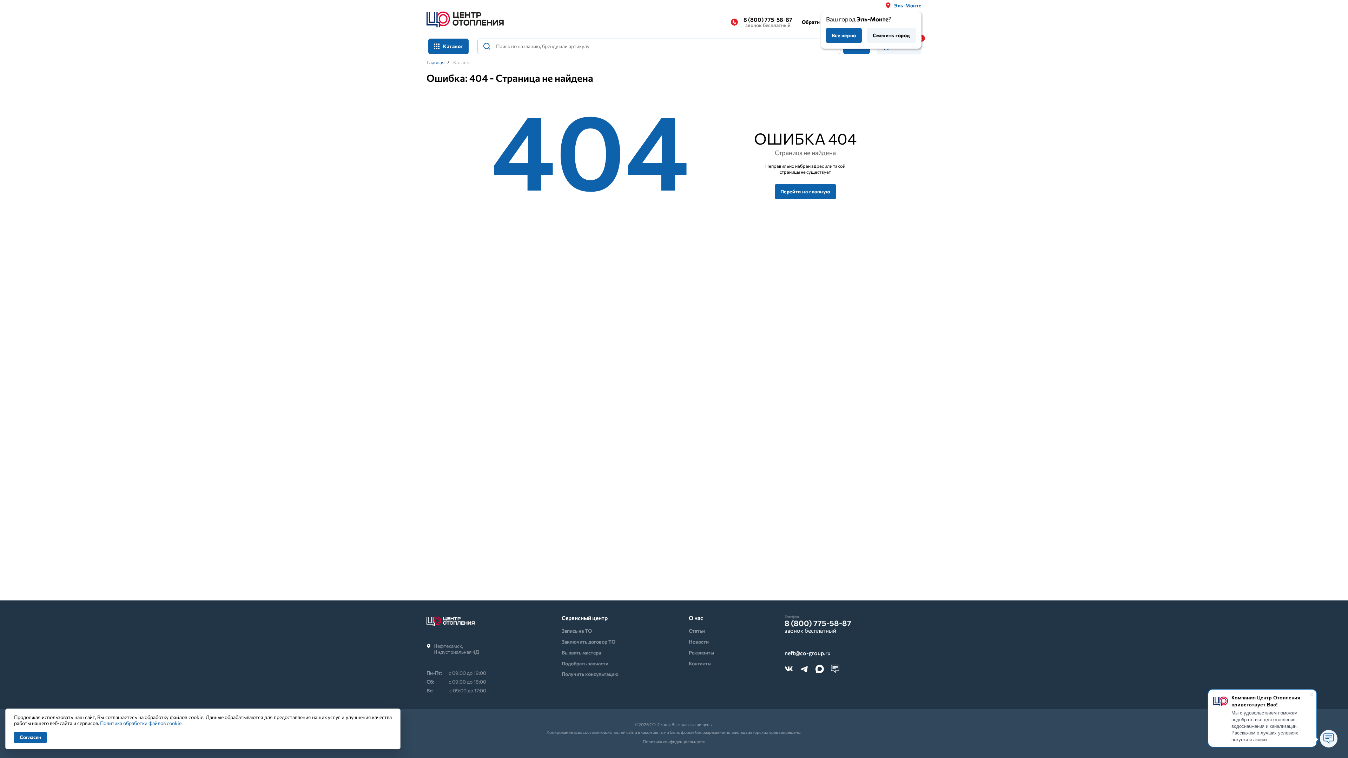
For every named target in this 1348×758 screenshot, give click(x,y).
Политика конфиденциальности (674, 741)
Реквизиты (701, 653)
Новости (699, 642)
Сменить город (891, 35)
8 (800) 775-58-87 (768, 22)
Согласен (30, 737)
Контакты (700, 663)
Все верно (844, 35)
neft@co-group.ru (808, 653)
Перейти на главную (805, 191)
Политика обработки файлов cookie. (141, 723)
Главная (435, 62)
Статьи (697, 631)
